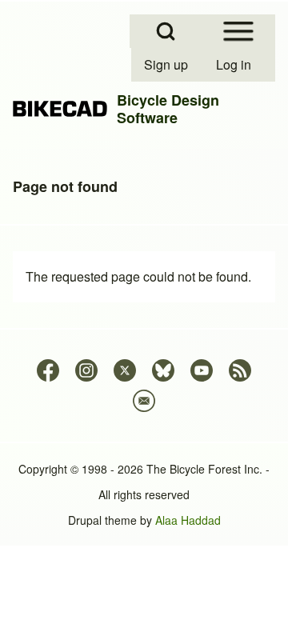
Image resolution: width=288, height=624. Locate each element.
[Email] (144, 401)
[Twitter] (125, 370)
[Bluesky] (163, 370)
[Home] (60, 109)
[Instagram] (86, 370)
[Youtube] (202, 370)
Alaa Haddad (188, 520)
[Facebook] (48, 370)
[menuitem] (167, 65)
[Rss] (240, 370)
